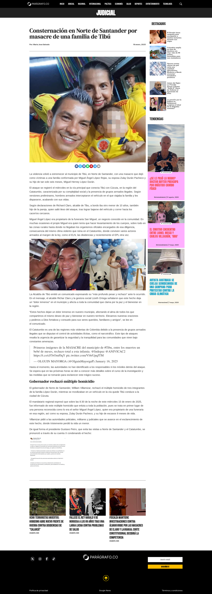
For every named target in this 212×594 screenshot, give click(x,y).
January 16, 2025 (106, 361)
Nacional (82, 3)
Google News (105, 590)
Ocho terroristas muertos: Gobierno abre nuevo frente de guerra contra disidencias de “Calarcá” (46, 524)
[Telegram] (95, 166)
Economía (119, 3)
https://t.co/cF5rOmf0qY (49, 355)
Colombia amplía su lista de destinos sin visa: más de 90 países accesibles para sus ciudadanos (174, 53)
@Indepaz (98, 351)
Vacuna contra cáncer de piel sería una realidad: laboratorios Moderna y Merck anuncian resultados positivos (174, 70)
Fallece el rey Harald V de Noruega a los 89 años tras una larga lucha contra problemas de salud (86, 524)
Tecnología (167, 3)
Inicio (62, 3)
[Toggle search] (181, 3)
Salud (128, 3)
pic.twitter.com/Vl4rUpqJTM (85, 355)
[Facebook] (76, 166)
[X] (80, 166)
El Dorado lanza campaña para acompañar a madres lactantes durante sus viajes (174, 37)
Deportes (138, 3)
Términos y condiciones (172, 590)
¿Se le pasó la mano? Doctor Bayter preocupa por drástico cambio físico (164, 183)
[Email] (98, 166)
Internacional (95, 3)
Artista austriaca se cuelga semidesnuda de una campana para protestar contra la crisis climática (163, 287)
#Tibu (108, 347)
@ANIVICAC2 (115, 351)
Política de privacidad (38, 590)
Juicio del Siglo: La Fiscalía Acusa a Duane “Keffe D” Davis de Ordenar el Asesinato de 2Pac (174, 88)
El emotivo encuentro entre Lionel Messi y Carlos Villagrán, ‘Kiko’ (164, 233)
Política (108, 3)
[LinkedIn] (84, 166)
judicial (106, 13)
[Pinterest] (91, 166)
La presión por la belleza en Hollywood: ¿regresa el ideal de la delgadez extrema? (174, 104)
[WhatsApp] (87, 166)
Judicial (71, 3)
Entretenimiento (152, 3)
